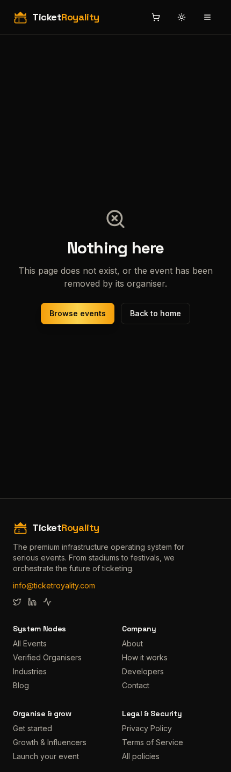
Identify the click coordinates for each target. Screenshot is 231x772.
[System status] (47, 602)
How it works (145, 657)
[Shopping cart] (156, 17)
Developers (143, 671)
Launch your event (46, 756)
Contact (135, 685)
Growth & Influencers (49, 742)
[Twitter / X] (17, 602)
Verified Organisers (47, 657)
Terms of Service (152, 742)
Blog (21, 685)
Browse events (77, 313)
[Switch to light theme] (181, 17)
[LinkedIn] (32, 602)
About (132, 643)
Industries (30, 671)
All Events (30, 643)
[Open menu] (207, 17)
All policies (141, 756)
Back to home (155, 313)
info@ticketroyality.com (54, 585)
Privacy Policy (147, 728)
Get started (32, 728)
